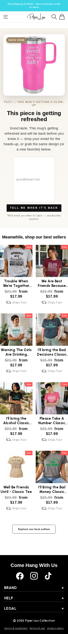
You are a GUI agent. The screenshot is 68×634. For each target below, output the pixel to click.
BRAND (34, 587)
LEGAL (34, 608)
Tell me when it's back (34, 207)
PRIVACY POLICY (55, 628)
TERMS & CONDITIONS (15, 628)
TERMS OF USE (37, 628)
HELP (34, 598)
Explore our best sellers (34, 529)
